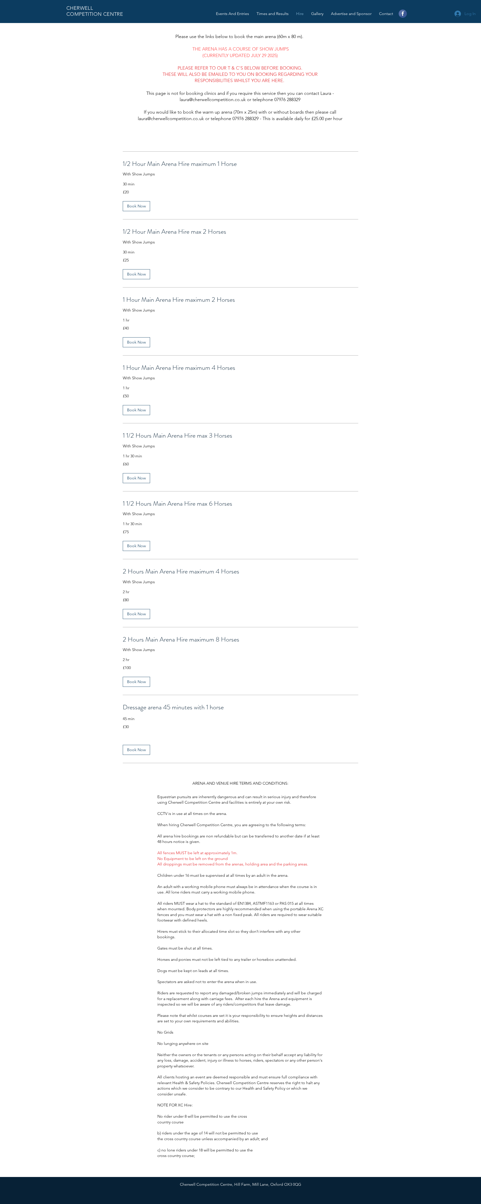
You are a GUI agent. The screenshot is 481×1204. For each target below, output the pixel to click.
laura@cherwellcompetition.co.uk (213, 99)
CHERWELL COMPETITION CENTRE (94, 11)
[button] (136, 206)
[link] (240, 164)
